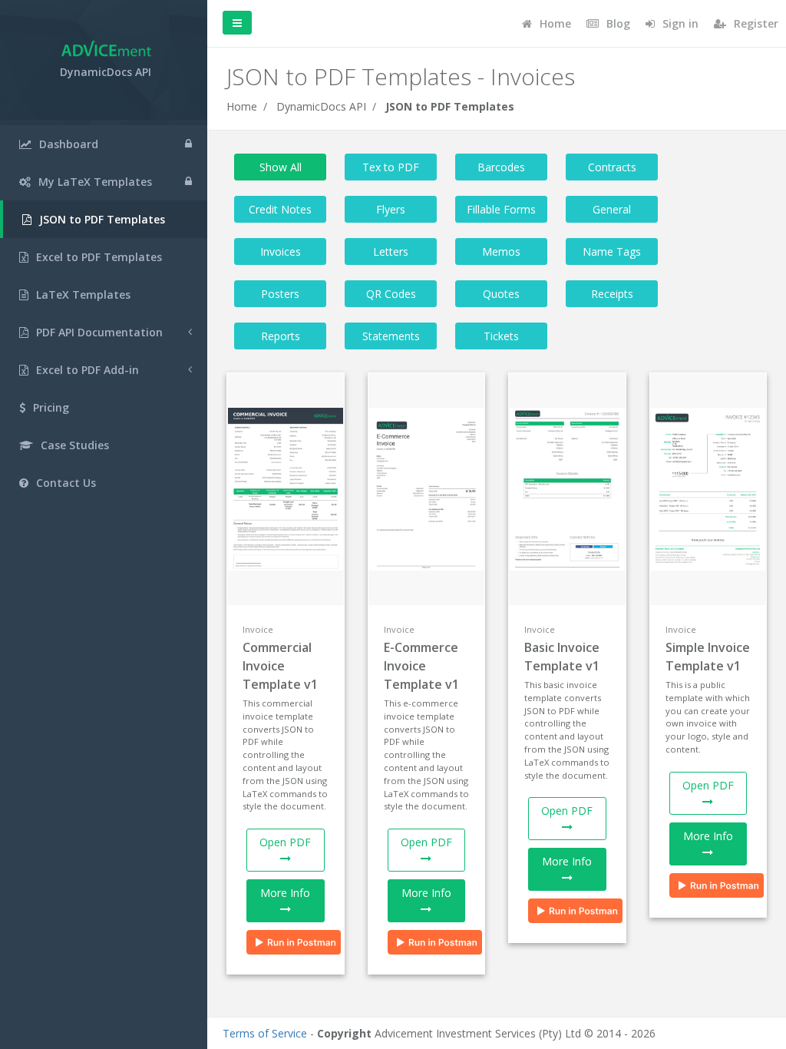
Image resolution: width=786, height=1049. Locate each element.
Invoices (280, 251)
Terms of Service (265, 1033)
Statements (391, 336)
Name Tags (612, 251)
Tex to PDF (390, 167)
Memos (501, 251)
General (612, 209)
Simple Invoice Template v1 (707, 656)
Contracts (612, 167)
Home (241, 106)
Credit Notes (280, 209)
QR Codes (391, 293)
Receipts (612, 293)
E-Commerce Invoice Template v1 (421, 666)
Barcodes (501, 167)
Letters (390, 251)
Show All (280, 167)
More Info (285, 892)
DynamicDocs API (321, 106)
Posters (280, 293)
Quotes (501, 293)
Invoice (258, 629)
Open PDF (285, 842)
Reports (280, 336)
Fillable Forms (501, 209)
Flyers (390, 209)
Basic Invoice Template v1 (561, 656)
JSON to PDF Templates (449, 106)
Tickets (501, 336)
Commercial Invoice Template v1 (280, 666)
